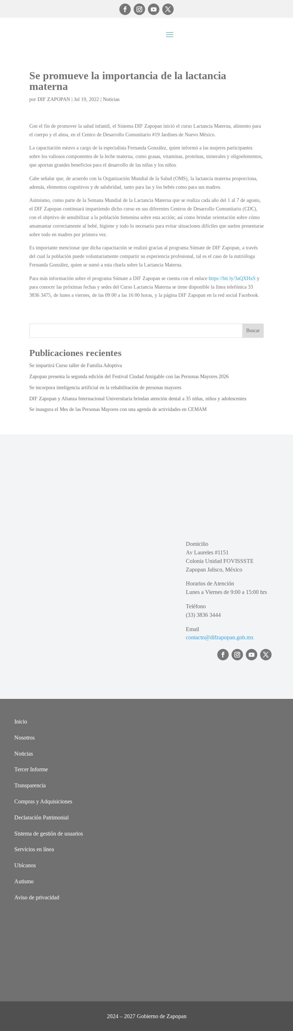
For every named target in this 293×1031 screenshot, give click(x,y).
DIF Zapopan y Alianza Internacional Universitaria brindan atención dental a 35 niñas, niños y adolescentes (137, 398)
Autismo (24, 881)
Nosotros (24, 738)
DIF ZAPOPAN (54, 99)
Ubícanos (25, 865)
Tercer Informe (31, 769)
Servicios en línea (34, 849)
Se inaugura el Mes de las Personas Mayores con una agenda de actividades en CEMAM (118, 409)
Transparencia (30, 785)
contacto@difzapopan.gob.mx (220, 637)
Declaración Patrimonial (41, 817)
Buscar (253, 330)
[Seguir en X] (168, 9)
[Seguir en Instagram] (139, 9)
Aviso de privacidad (36, 897)
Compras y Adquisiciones (43, 801)
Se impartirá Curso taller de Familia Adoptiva (75, 365)
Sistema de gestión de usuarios (48, 834)
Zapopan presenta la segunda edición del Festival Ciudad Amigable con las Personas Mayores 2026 (129, 376)
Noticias (111, 99)
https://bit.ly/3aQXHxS (232, 278)
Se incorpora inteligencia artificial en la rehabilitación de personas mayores (105, 387)
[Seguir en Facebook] (125, 9)
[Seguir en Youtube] (153, 9)
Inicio (20, 721)
